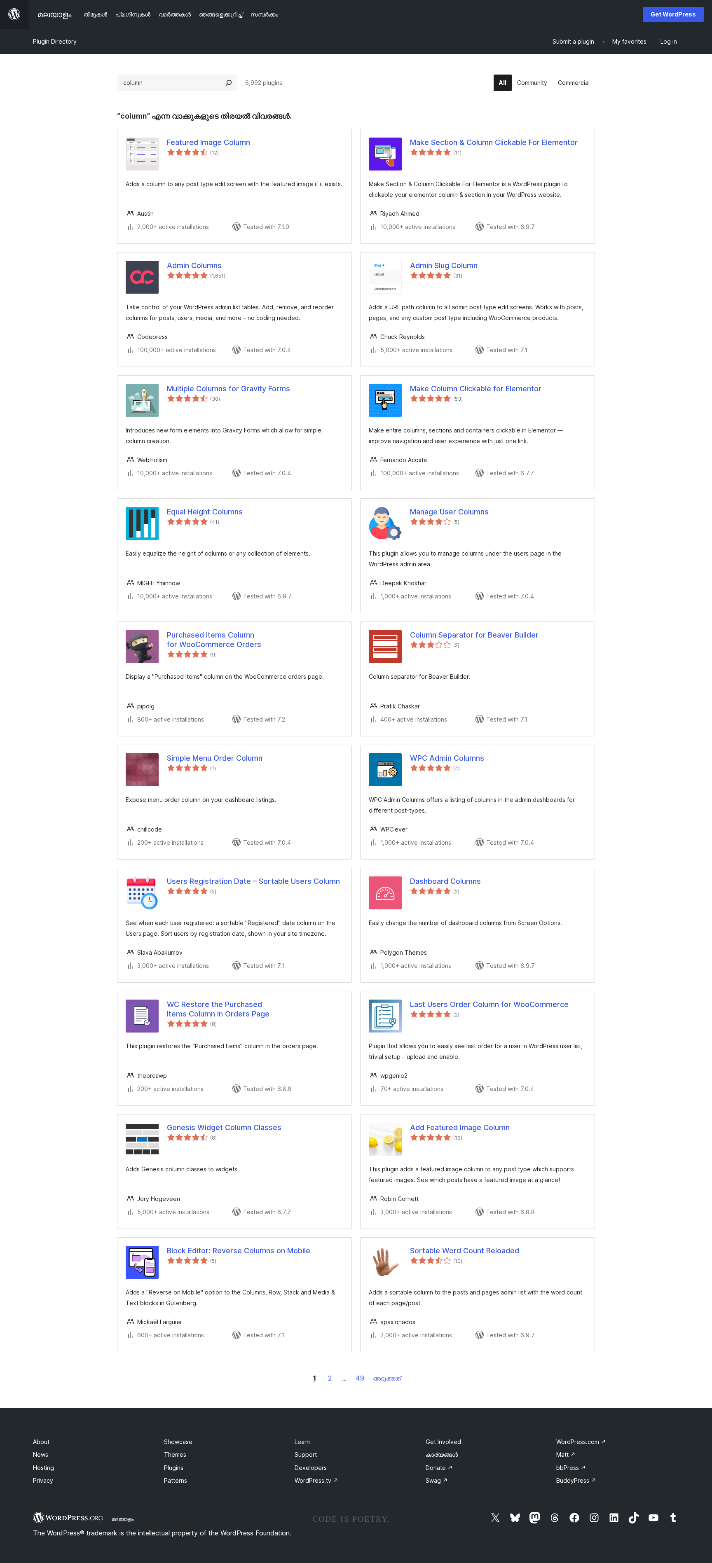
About (41, 1441)
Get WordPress (673, 14)
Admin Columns (194, 265)
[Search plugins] (228, 83)
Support (306, 1454)
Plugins (173, 1467)
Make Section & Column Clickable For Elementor (494, 142)
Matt (566, 1454)
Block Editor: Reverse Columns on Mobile (238, 1250)
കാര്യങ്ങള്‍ (442, 1454)
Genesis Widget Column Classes (224, 1127)
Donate (439, 1467)
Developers (311, 1467)
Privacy (43, 1480)
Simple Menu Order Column (214, 758)
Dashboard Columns (445, 881)
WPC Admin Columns (447, 758)
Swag (437, 1480)
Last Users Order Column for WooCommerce (489, 1004)
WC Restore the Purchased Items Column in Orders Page (218, 1009)
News (40, 1454)
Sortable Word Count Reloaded (464, 1250)
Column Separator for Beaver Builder (474, 635)
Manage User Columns (449, 511)
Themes (175, 1454)
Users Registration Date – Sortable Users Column (253, 881)
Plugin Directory (55, 41)
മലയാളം (123, 1519)
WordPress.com (581, 1441)
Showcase (178, 1441)
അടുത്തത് (386, 1378)
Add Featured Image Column (460, 1127)
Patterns (175, 1480)
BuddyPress (576, 1480)
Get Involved (443, 1441)
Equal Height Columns (205, 511)
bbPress (571, 1467)
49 (360, 1378)
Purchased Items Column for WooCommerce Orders (214, 640)
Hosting (43, 1467)
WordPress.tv (316, 1480)
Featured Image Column (208, 142)
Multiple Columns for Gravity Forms (228, 388)
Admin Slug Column (444, 265)
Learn (302, 1441)
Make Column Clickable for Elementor (475, 388)
